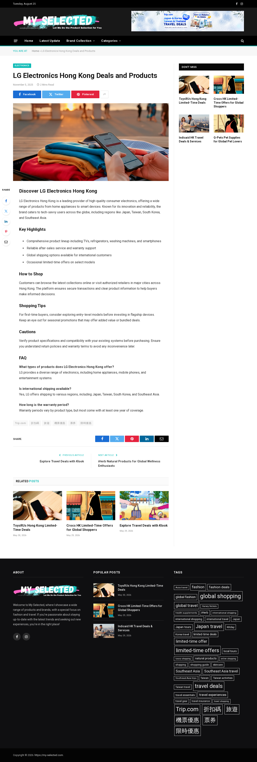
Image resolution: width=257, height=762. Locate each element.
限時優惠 (86, 423)
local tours (230, 651)
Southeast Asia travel (221, 671)
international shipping (224, 612)
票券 (73, 423)
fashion (198, 587)
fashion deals (219, 587)
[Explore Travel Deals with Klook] (144, 505)
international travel (217, 619)
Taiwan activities (223, 677)
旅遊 (46, 423)
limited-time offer (191, 641)
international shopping (188, 619)
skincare (218, 664)
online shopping (228, 658)
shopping (180, 664)
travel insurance (201, 701)
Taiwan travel (182, 687)
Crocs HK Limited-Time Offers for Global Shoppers (89, 528)
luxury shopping (183, 658)
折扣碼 (35, 423)
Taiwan (205, 677)
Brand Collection (78, 41)
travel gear (181, 701)
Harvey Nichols (209, 606)
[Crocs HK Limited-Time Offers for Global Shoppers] (90, 505)
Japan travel (209, 626)
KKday (230, 627)
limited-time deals (205, 634)
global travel (187, 605)
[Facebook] (6, 201)
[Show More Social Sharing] (104, 94)
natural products (206, 658)
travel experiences (212, 695)
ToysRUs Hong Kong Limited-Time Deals (35, 528)
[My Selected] (88, 22)
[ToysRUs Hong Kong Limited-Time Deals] (37, 505)
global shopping (220, 596)
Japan (236, 619)
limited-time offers (197, 650)
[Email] (6, 242)
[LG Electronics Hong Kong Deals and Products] (91, 142)
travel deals (209, 686)
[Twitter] (6, 211)
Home (28, 41)
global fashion (186, 597)
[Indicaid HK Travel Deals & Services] (194, 123)
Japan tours (183, 627)
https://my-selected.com (49, 755)
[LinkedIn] (6, 221)
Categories (109, 41)
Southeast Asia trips (185, 678)
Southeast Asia (188, 671)
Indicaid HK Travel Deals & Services (191, 139)
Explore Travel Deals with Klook (62, 461)
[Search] (242, 40)
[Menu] (15, 41)
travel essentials (185, 695)
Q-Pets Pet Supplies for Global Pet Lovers (228, 139)
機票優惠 (59, 423)
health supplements (186, 613)
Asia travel (181, 587)
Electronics (22, 65)
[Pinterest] (6, 232)
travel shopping (221, 701)
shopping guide (199, 664)
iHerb (204, 612)
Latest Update (50, 41)
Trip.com (20, 423)
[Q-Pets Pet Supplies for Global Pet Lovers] (229, 123)
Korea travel (182, 634)
